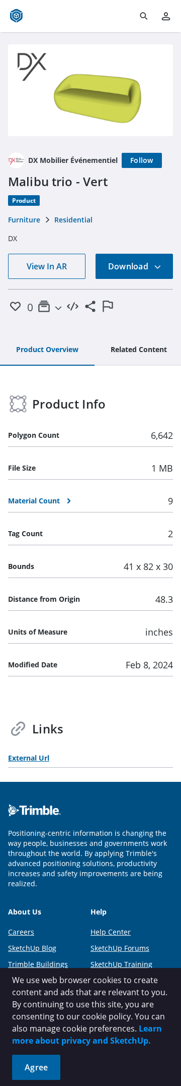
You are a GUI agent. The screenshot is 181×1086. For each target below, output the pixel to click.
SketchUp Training (121, 964)
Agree (36, 1067)
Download (129, 266)
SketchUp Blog (32, 948)
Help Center (110, 932)
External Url (28, 758)
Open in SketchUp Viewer (90, 90)
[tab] (47, 350)
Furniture (24, 219)
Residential (73, 219)
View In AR (47, 266)
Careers (21, 932)
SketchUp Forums (119, 948)
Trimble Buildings (38, 964)
